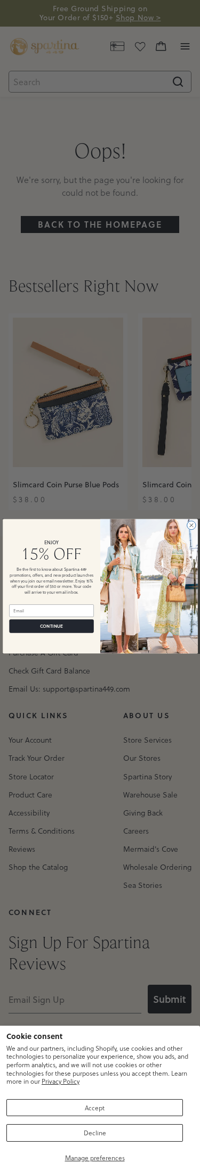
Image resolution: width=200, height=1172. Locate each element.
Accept (95, 1107)
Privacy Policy (60, 1081)
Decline (95, 1132)
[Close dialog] (191, 525)
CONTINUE (51, 625)
